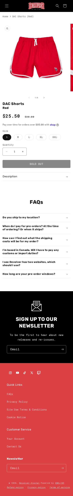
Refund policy (15, 487)
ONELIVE (59, 483)
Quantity (8, 144)
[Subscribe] (62, 349)
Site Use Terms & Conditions (27, 409)
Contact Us (14, 446)
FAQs (10, 394)
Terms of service (60, 487)
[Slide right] (44, 97)
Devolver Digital (29, 483)
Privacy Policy (17, 401)
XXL (56, 137)
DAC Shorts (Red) (23, 16)
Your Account (15, 438)
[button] (7, 6)
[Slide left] (29, 97)
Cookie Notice (16, 417)
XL (43, 137)
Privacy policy (37, 487)
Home (5, 16)
